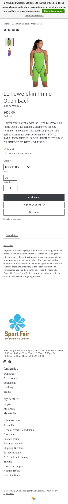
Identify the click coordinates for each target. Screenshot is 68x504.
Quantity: (8, 182)
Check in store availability (19, 153)
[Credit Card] (33, 499)
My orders (9, 408)
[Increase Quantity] (14, 188)
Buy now (34, 212)
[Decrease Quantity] (7, 188)
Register (8, 404)
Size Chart (8, 245)
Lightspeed (8, 493)
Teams (7, 391)
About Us (8, 425)
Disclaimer (9, 434)
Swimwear (9, 373)
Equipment (9, 382)
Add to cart (34, 197)
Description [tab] (12, 235)
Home (6, 23)
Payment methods (13, 443)
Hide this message (53, 11)
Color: (7, 160)
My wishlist (9, 413)
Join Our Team (11, 475)
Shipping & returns (13, 448)
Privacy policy (11, 438)
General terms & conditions (18, 429)
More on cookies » (34, 15)
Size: (6, 171)
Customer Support (13, 466)
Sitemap (7, 461)
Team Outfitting (12, 452)
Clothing (8, 387)
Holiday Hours (11, 470)
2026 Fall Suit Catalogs (16, 457)
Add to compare (13, 219)
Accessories (10, 378)
